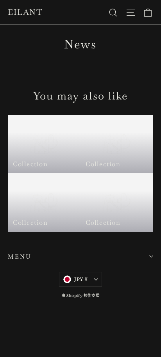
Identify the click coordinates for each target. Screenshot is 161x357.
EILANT (25, 12)
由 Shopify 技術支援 (80, 295)
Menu (19, 256)
